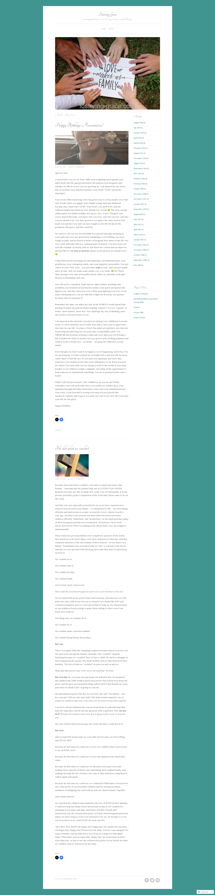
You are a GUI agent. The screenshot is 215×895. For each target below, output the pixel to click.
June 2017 (137, 219)
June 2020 (138, 173)
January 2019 (139, 189)
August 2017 (138, 214)
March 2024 (138, 143)
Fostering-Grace (107, 14)
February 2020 (139, 179)
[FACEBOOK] (146, 880)
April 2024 (138, 138)
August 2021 (138, 163)
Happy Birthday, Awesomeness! (79, 125)
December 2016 (140, 245)
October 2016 (139, 255)
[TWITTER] (152, 880)
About (111, 29)
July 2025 (137, 128)
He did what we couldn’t (72, 448)
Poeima (137, 307)
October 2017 (139, 204)
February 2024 (139, 148)
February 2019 (139, 184)
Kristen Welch (139, 317)
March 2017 (138, 235)
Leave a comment (76, 167)
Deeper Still (138, 312)
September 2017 (140, 209)
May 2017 (137, 224)
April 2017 (137, 229)
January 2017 (139, 240)
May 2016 (137, 265)
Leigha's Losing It (141, 294)
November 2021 (140, 158)
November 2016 (140, 250)
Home (103, 29)
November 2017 (140, 199)
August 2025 (138, 123)
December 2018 (140, 194)
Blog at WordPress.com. (66, 879)
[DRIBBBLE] (157, 880)
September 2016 (140, 260)
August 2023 (138, 153)
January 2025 (139, 133)
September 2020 (140, 168)
